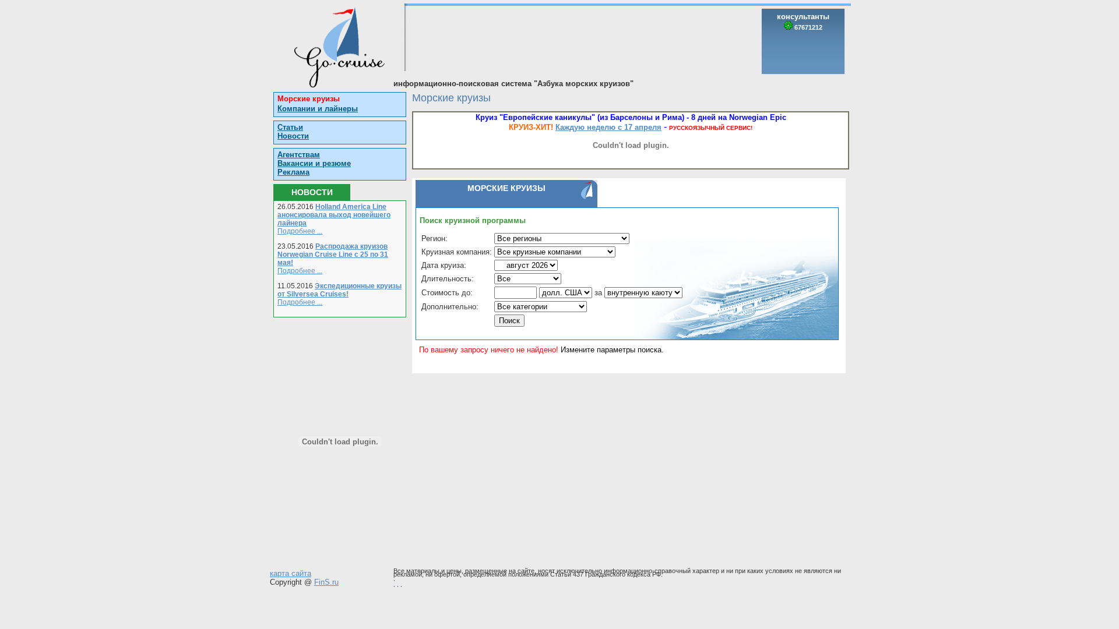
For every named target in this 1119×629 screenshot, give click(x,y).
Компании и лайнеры (317, 108)
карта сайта (290, 573)
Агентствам (298, 154)
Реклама (293, 172)
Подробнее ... (299, 231)
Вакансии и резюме (314, 163)
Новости (293, 136)
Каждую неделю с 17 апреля (608, 127)
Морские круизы (308, 98)
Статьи (290, 127)
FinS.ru (326, 582)
